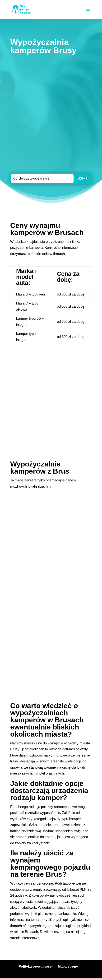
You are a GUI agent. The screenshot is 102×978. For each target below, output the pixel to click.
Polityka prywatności (36, 966)
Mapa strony (68, 966)
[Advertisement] (51, 115)
